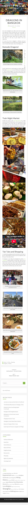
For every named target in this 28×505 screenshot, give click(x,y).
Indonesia (21, 480)
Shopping (13, 362)
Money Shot (12, 482)
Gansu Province (16, 475)
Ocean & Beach (21, 484)
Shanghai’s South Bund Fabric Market (12, 421)
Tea (19, 489)
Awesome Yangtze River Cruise (11, 424)
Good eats (6, 477)
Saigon (13, 486)
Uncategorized (7, 461)
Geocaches (24, 61)
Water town (19, 491)
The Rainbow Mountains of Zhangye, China (14, 404)
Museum (5, 484)
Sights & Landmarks (8, 458)
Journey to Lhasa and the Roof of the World (14, 402)
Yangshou (4, 493)
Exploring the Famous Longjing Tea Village (14, 426)
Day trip (15, 473)
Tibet (9, 491)
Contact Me (21, 499)
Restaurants (6, 453)
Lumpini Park (9, 69)
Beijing (9, 473)
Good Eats (6, 442)
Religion (8, 486)
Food (12, 475)
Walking (12, 491)
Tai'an (15, 489)
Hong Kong (9, 480)
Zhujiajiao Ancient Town (9, 418)
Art (3, 473)
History (5, 480)
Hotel (12, 480)
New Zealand (10, 484)
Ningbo (13, 484)
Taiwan (17, 489)
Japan (7, 482)
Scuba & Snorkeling (17, 486)
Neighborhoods (7, 450)
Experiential (7, 475)
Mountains (19, 482)
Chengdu (12, 473)
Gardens (21, 475)
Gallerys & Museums (8, 439)
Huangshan (16, 480)
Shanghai (7, 488)
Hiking (18, 477)
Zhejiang (8, 493)
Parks (4, 486)
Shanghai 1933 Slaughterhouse (11, 411)
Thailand (9, 363)
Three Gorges (5, 491)
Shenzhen (12, 489)
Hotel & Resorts (7, 445)
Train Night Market (17, 120)
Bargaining (6, 473)
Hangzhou (13, 477)
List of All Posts (6, 390)
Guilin (10, 477)
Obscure (17, 484)
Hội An (19, 480)
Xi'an (23, 491)
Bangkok (5, 363)
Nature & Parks (7, 362)
